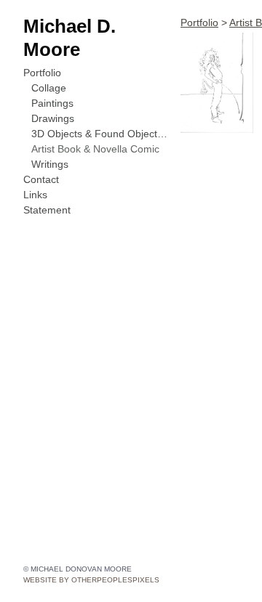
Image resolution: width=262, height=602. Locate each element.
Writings (49, 164)
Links (35, 194)
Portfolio (42, 72)
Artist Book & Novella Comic (95, 149)
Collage (48, 88)
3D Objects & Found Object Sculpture (100, 133)
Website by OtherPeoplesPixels (91, 580)
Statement (47, 210)
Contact (41, 179)
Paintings (52, 103)
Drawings (52, 118)
